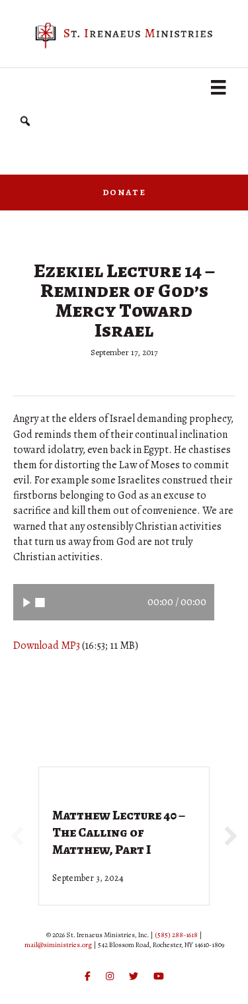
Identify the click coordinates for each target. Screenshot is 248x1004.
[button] (25, 121)
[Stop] (40, 602)
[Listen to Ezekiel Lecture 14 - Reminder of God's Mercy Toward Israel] (26, 602)
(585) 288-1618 (176, 935)
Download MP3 (46, 645)
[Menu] (218, 87)
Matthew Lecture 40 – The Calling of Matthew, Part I (118, 832)
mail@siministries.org (58, 945)
